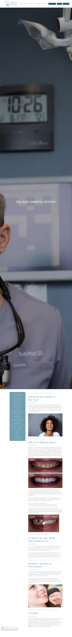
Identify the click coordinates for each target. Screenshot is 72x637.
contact (44, 3)
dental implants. (52, 491)
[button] (23, 4)
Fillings (17, 431)
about (31, 3)
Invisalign (17, 408)
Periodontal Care (17, 404)
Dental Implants (17, 402)
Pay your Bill (66, 3)
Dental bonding (31, 571)
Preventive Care (17, 397)
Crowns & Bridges (17, 429)
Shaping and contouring (33, 578)
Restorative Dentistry (17, 399)
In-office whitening (32, 546)
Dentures (17, 433)
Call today (47, 410)
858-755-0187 (52, 3)
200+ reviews (13, 628)
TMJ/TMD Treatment (17, 412)
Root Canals (17, 406)
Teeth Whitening (17, 438)
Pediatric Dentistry (17, 423)
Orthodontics (17, 418)
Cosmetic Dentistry (17, 401)
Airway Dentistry (17, 416)
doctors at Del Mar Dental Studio (50, 408)
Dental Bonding (17, 436)
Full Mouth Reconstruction (17, 425)
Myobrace (17, 414)
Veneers (17, 434)
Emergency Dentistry (17, 427)
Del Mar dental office (50, 547)
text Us (60, 3)
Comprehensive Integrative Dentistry (17, 421)
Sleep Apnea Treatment (17, 410)
